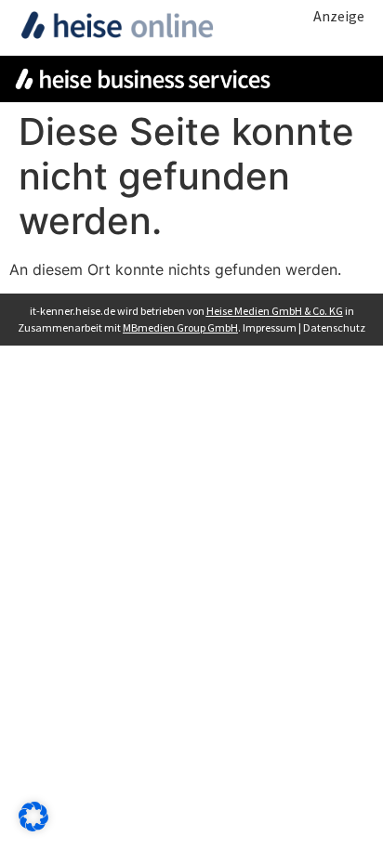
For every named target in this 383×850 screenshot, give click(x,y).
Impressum (270, 327)
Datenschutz (334, 327)
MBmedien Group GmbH (180, 327)
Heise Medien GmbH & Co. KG (274, 311)
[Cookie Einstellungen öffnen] (33, 826)
